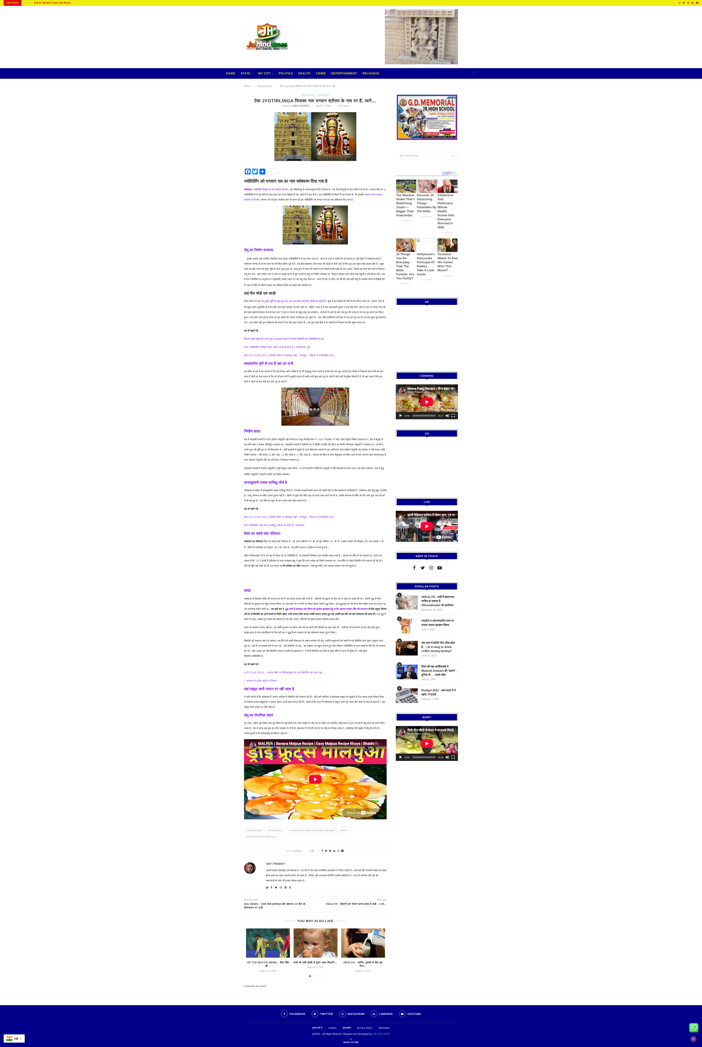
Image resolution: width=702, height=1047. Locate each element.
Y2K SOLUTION (381, 1034)
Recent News (265, 86)
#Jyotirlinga (275, 830)
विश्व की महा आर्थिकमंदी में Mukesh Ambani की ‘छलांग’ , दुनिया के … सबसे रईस (439, 670)
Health (304, 73)
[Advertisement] (427, 336)
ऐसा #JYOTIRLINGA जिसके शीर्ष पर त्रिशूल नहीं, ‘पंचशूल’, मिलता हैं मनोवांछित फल (288, 355)
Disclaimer (384, 1028)
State (245, 73)
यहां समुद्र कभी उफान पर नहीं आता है (269, 689)
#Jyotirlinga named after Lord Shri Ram (311, 830)
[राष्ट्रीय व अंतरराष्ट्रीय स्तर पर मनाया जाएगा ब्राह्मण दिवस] (407, 626)
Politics (286, 73)
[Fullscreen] (453, 415)
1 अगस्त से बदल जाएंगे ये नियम (260, 680)
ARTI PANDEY (301, 105)
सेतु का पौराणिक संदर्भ (258, 715)
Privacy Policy (364, 1028)
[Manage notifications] (693, 1039)
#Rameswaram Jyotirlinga (261, 837)
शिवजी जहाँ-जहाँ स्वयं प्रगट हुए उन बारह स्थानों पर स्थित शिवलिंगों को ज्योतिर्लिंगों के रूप (284, 339)
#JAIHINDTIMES (254, 830)
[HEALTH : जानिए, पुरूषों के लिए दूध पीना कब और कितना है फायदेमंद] (363, 943)
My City (264, 73)
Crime (321, 73)
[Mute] (447, 415)
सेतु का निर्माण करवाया (258, 250)
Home (230, 73)
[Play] (400, 415)
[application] (427, 401)
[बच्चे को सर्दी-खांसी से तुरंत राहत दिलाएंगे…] (315, 943)
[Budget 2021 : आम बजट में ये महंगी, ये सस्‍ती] (407, 695)
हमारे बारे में (317, 1028)
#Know (344, 830)
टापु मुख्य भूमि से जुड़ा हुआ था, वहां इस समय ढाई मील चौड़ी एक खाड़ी (291, 301)
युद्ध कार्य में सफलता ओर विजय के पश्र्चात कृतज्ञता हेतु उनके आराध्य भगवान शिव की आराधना (325, 609)
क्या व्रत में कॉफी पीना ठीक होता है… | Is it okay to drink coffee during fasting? (438, 647)
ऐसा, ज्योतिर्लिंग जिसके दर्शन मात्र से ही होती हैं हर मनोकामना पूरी (277, 347)
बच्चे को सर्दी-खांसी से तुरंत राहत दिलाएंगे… (315, 962)
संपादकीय (346, 1028)
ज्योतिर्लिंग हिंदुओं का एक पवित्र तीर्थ (265, 189)
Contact (332, 1028)
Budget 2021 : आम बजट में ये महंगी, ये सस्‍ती (438, 692)
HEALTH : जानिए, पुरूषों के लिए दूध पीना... (54, 3)
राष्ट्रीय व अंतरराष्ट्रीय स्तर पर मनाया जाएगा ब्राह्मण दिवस (437, 622)
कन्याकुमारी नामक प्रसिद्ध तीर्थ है (265, 482)
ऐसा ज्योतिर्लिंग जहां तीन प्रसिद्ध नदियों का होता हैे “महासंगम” (274, 525)
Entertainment (344, 73)
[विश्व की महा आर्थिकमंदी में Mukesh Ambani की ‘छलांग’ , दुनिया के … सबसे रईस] (407, 672)
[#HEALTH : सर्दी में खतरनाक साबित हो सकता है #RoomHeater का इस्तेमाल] (407, 602)
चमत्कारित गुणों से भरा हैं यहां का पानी (269, 364)
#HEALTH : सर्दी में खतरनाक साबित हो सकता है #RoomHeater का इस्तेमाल (437, 601)
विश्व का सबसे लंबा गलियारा (262, 533)
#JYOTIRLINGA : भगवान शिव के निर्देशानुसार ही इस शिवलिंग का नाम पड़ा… (284, 672)
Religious (371, 73)
